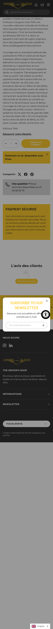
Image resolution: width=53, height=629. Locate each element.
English (40, 626)
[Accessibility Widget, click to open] (45, 314)
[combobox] (40, 626)
